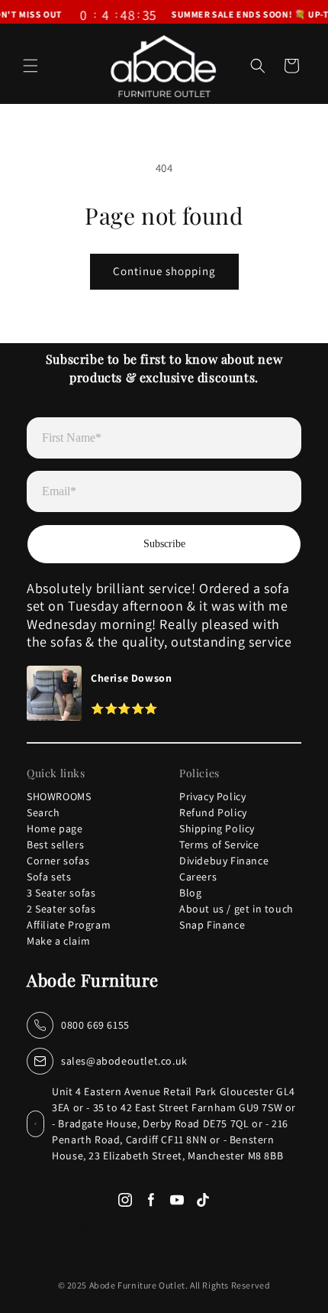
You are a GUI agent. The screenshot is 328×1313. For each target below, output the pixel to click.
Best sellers (55, 844)
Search (43, 812)
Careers (198, 876)
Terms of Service (219, 844)
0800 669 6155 (95, 1025)
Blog (190, 893)
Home (46, 1227)
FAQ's (132, 1227)
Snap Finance (212, 925)
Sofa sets (49, 876)
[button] (30, 66)
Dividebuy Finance (224, 860)
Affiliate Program (69, 925)
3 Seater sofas (61, 893)
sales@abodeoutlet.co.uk (124, 1061)
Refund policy (164, 1255)
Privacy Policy (212, 796)
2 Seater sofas (61, 909)
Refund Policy (213, 812)
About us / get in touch (236, 909)
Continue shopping (164, 271)
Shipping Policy (217, 828)
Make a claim (58, 941)
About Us (181, 1227)
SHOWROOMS (59, 796)
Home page (54, 828)
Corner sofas (58, 860)
